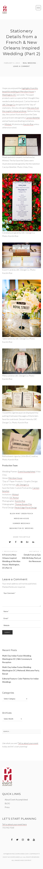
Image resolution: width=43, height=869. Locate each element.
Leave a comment (21, 66)
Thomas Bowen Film (23, 504)
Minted (15, 494)
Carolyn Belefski (33, 117)
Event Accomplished (26, 471)
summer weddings (21, 523)
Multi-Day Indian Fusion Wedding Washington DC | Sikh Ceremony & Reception (17, 658)
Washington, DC (9, 95)
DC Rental (14, 498)
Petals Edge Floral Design (26, 507)
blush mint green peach (21, 513)
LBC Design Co (8, 104)
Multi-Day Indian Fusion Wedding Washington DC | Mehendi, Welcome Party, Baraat (20, 670)
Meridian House (15, 478)
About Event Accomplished (16, 799)
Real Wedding (29, 63)
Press (7, 807)
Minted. (8, 124)
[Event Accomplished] (4, 9)
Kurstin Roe (28, 124)
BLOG (7, 803)
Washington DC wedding (21, 528)
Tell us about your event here (14, 824)
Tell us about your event (28, 743)
